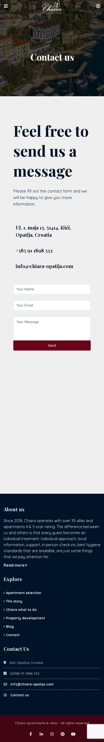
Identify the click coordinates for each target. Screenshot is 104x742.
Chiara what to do (21, 610)
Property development (25, 618)
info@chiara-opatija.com (32, 684)
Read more (15, 565)
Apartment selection (23, 593)
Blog (10, 626)
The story (14, 601)
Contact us (19, 695)
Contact (13, 635)
